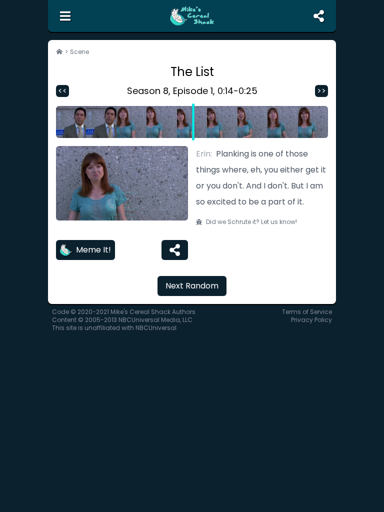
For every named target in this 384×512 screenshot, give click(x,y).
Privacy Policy (311, 320)
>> (321, 90)
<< (62, 90)
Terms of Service (307, 312)
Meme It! (93, 250)
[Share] (175, 250)
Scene (79, 52)
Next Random (192, 286)
